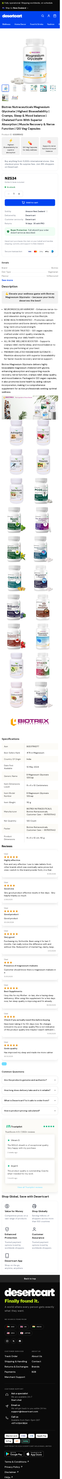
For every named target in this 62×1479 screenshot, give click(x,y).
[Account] (48, 15)
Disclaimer (12, 1472)
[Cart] (55, 15)
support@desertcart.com (24, 1411)
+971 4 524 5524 (19, 1423)
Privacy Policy (14, 1466)
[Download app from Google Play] (14, 1454)
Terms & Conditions (17, 1461)
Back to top (30, 1278)
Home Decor (20, 24)
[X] (13, 1341)
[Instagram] (7, 1341)
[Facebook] (19, 1341)
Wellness (6, 24)
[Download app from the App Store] (34, 1454)
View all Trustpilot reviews (30, 1187)
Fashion (50, 24)
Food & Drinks (36, 24)
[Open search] (42, 15)
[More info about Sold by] (47, 211)
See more (7, 280)
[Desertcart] (12, 15)
